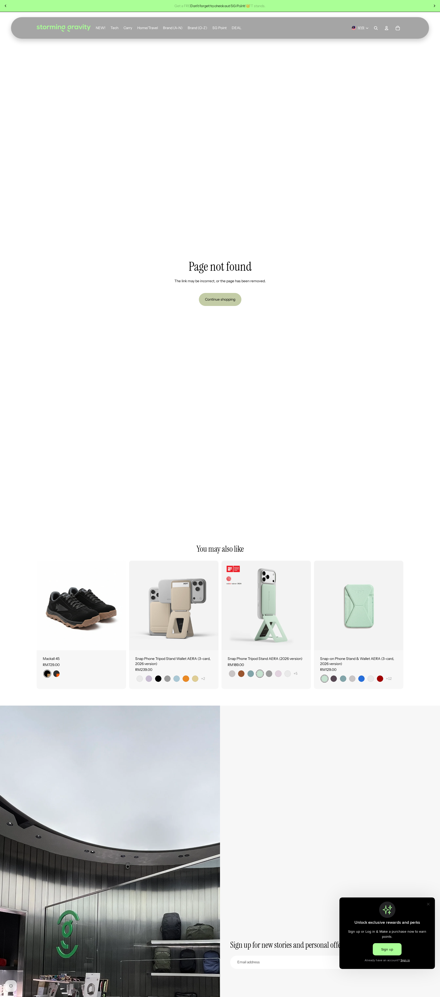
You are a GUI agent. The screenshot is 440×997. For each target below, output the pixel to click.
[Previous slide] (5, 5)
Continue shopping (220, 299)
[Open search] (375, 28)
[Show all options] (203, 678)
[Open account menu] (386, 28)
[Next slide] (434, 5)
